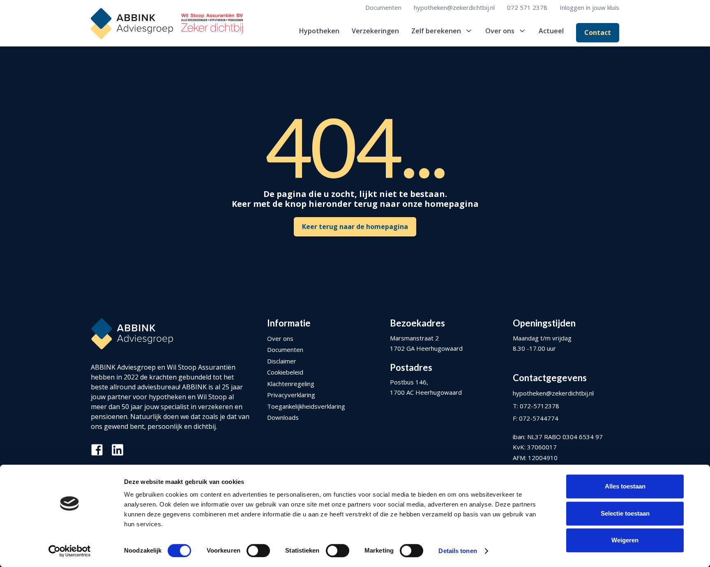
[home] (167, 23)
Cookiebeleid (285, 372)
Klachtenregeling (290, 384)
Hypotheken (319, 30)
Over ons (280, 338)
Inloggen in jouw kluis (589, 7)
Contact (597, 32)
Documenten (383, 7)
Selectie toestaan (625, 513)
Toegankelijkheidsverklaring (306, 406)
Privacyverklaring (291, 395)
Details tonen (457, 550)
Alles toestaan (625, 486)
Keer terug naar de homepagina (355, 226)
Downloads (283, 417)
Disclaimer (281, 361)
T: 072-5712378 (536, 406)
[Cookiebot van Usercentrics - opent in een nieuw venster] (70, 551)
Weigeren (625, 540)
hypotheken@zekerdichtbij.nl (454, 7)
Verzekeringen (375, 30)
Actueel (551, 30)
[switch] (258, 550)
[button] (442, 31)
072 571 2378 (527, 7)
